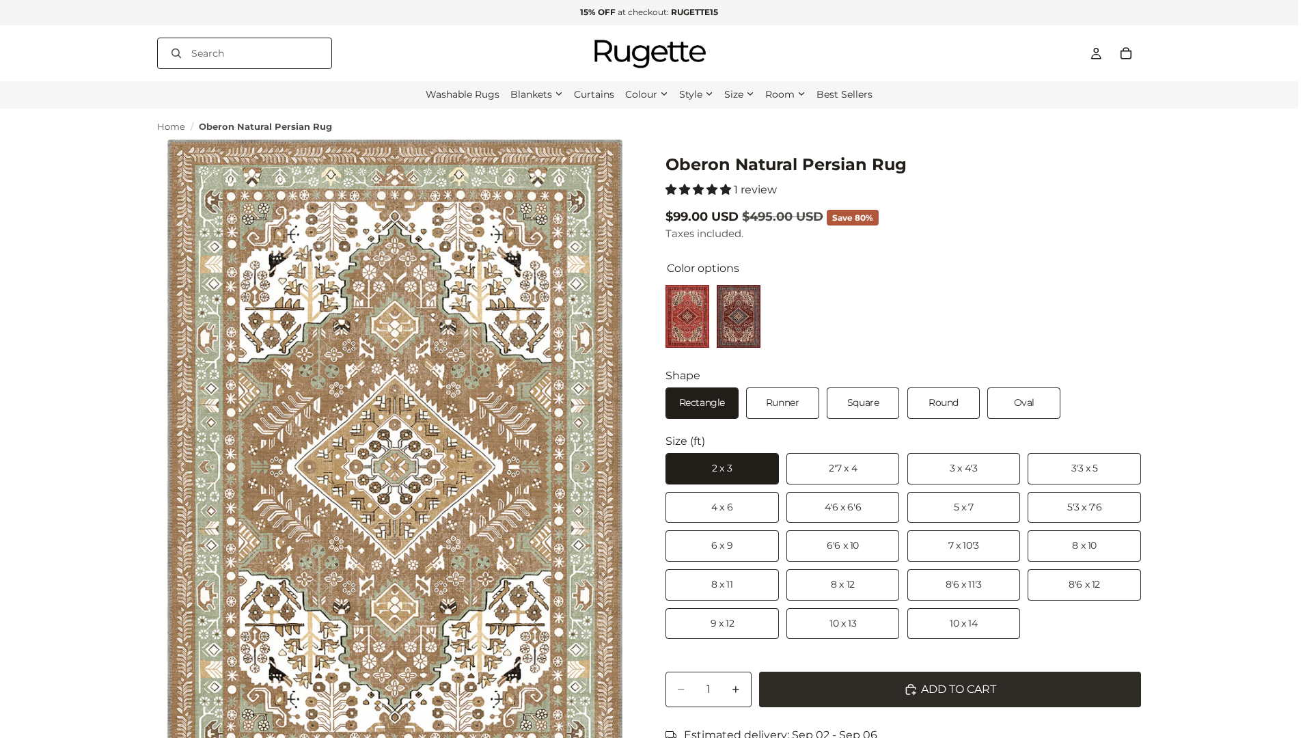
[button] (699, 189)
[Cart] (1126, 53)
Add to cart (958, 689)
